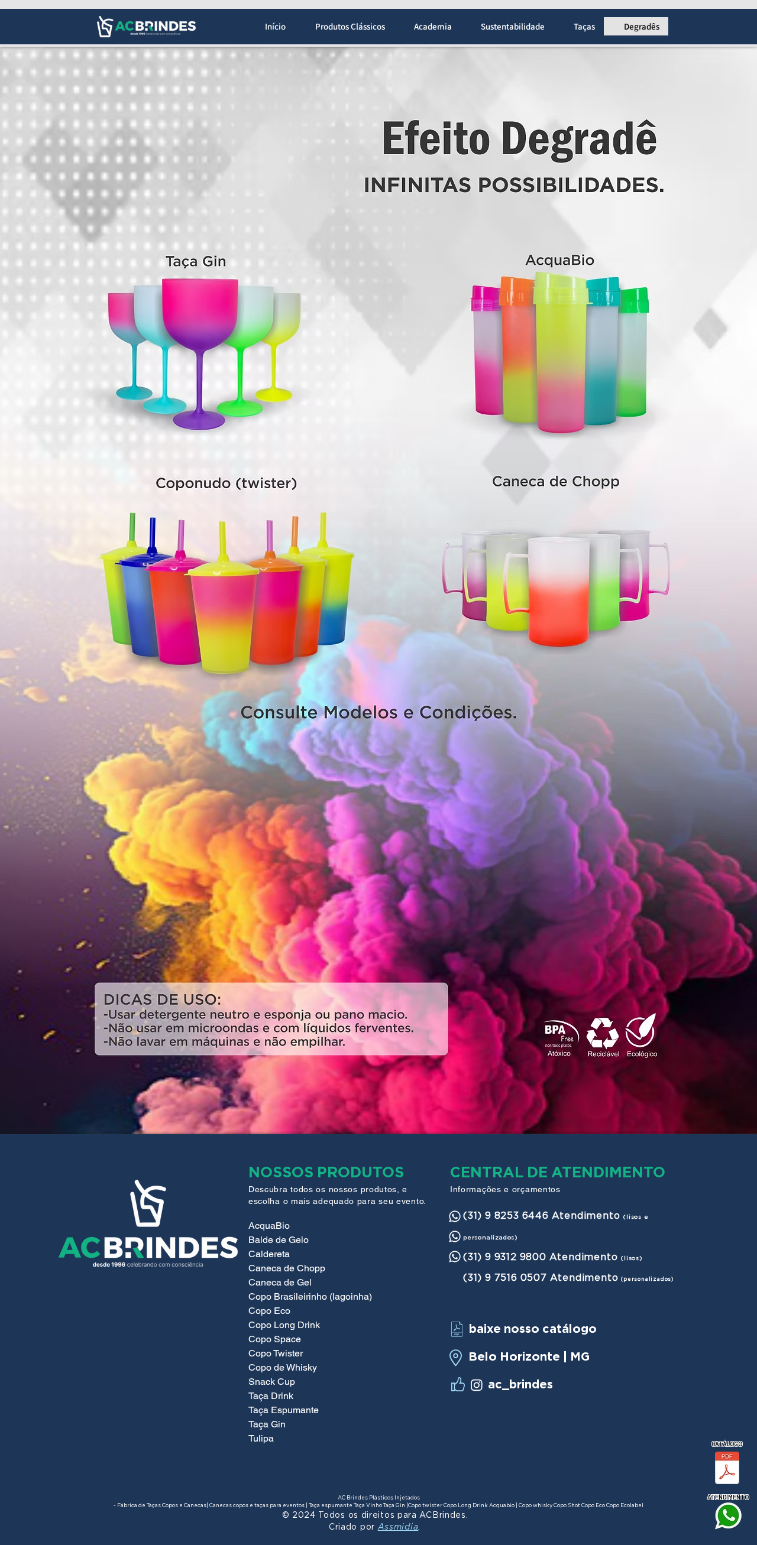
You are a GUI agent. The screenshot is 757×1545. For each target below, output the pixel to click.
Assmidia (398, 1527)
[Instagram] (476, 1385)
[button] (344, 26)
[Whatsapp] (455, 1216)
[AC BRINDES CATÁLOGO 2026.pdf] (727, 1469)
